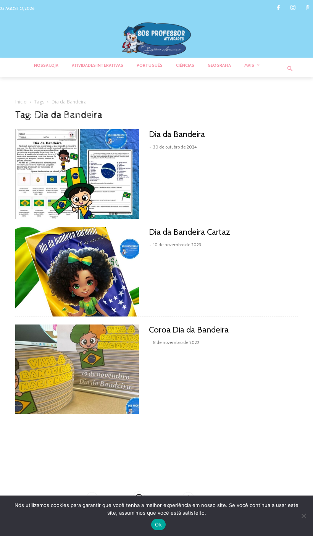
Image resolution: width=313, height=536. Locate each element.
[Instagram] (292, 8)
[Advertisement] (156, 464)
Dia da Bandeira (177, 134)
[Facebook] (278, 8)
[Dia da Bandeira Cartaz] (77, 271)
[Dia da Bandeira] (77, 174)
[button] (290, 69)
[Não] (303, 516)
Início (21, 101)
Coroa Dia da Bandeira (189, 330)
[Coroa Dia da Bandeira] (77, 369)
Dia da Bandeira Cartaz (189, 232)
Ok (158, 524)
